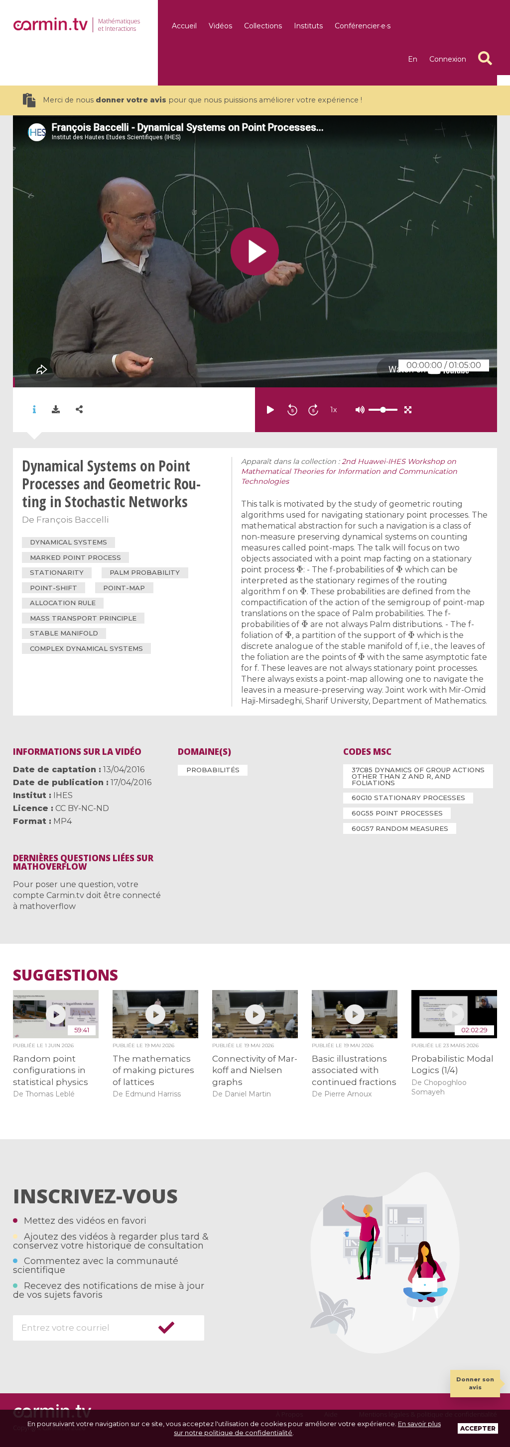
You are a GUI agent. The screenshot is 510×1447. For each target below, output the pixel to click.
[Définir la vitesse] (358, 410)
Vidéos (220, 25)
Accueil (184, 25)
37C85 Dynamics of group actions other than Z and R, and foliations (418, 776)
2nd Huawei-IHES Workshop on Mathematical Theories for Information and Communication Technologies (349, 471)
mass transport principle (83, 618)
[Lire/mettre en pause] (270, 409)
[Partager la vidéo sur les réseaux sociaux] (79, 409)
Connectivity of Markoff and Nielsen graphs (254, 1070)
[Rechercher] (485, 58)
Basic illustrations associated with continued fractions (354, 1070)
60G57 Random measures (400, 828)
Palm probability (145, 572)
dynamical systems (68, 542)
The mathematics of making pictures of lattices (153, 1070)
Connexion (447, 59)
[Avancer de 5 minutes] (313, 409)
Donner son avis (475, 1383)
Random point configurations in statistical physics (50, 1070)
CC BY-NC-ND (82, 808)
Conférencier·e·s (362, 25)
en (412, 59)
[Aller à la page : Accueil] (50, 23)
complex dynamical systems (86, 648)
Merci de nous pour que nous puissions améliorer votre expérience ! (202, 99)
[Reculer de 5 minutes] (292, 409)
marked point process (75, 557)
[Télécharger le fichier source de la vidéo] (56, 409)
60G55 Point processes (397, 813)
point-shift (53, 588)
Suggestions (65, 975)
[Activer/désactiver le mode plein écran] (407, 409)
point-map (124, 588)
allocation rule (63, 603)
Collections (263, 25)
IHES (63, 795)
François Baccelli (72, 520)
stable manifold (64, 633)
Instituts (308, 25)
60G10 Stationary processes (408, 798)
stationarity (57, 572)
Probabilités (213, 770)
